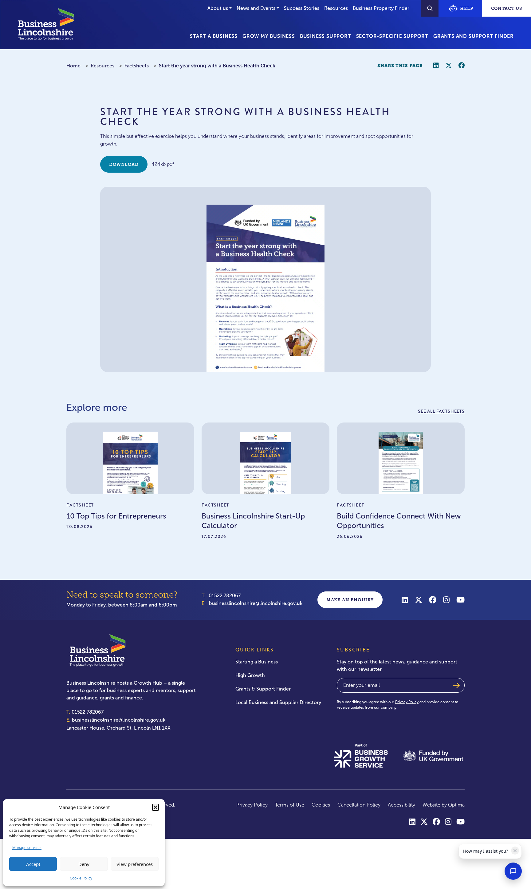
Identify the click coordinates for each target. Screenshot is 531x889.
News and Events (256, 8)
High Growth (250, 675)
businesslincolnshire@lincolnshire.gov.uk (255, 603)
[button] (155, 807)
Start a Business (214, 36)
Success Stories (301, 8)
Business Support (325, 36)
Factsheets (136, 65)
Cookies (321, 804)
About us (217, 8)
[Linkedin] (405, 600)
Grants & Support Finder (263, 688)
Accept (33, 864)
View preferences (134, 864)
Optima (456, 804)
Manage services (26, 847)
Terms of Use (289, 804)
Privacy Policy (407, 702)
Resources (336, 8)
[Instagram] (446, 600)
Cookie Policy (81, 878)
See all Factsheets (441, 411)
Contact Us (506, 8)
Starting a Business (256, 661)
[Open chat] (513, 871)
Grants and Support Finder (473, 36)
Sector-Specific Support (392, 36)
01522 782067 (225, 595)
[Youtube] (460, 600)
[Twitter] (418, 600)
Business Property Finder (381, 8)
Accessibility (401, 804)
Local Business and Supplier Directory (278, 702)
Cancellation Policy (358, 804)
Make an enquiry (350, 599)
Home (73, 65)
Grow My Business (268, 36)
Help (466, 8)
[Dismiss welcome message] (515, 851)
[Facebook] (432, 600)
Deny (83, 864)
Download (124, 164)
